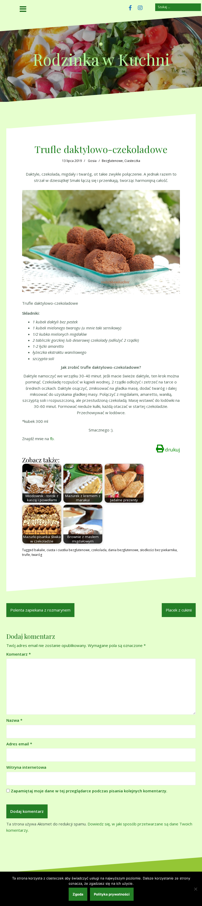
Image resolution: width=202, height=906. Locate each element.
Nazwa (14, 720)
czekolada (99, 550)
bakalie (39, 550)
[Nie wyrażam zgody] (195, 889)
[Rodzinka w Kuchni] (101, 45)
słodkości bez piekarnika (158, 550)
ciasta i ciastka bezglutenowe (68, 550)
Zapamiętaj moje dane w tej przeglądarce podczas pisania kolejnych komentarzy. (89, 790)
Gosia (92, 161)
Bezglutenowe (112, 161)
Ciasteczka (132, 161)
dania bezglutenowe (123, 550)
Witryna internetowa (26, 767)
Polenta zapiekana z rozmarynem (40, 610)
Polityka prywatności (112, 894)
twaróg (37, 554)
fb (52, 438)
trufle (26, 554)
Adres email (19, 743)
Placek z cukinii (179, 610)
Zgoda (78, 894)
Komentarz (18, 654)
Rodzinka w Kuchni (101, 59)
